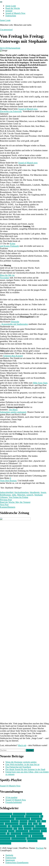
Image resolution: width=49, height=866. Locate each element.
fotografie (23, 821)
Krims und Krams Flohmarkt (9, 244)
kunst (30, 824)
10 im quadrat (11, 797)
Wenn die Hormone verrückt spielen (20, 762)
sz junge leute (37, 836)
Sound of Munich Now (15, 13)
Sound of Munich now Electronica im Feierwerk (19, 110)
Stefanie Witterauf (7, 836)
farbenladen (5, 821)
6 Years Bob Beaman (8, 479)
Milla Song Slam (40, 383)
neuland (8, 11)
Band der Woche (12, 8)
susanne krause (22, 836)
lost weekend (17, 826)
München (21, 495)
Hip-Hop (32, 821)
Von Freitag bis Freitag (18, 497)
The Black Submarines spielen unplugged (13, 410)
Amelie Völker (19, 814)
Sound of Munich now (28, 163)
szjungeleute (15, 48)
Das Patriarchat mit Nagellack (18, 767)
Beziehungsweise (22, 819)
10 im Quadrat (6, 814)
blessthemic (35, 492)
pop (8, 833)
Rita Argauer (15, 833)
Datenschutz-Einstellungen (16, 862)
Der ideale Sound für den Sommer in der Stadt (25, 769)
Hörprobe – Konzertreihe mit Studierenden (14, 322)
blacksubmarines (21, 492)
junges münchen (12, 824)
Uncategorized (6, 29)
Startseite (9, 855)
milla (14, 495)
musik (20, 828)
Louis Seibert (29, 826)
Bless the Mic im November (7, 276)
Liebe (35, 824)
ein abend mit (36, 819)
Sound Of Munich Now (10, 786)
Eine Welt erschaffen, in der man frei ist (22, 764)
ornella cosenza (21, 831)
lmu (9, 826)
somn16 (29, 495)
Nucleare (40, 848)
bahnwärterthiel (6, 492)
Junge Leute (10, 6)
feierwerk (15, 821)
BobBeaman (5, 495)
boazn (43, 492)
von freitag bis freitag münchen (13, 841)
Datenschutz (10, 15)
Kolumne (23, 824)
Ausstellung (5, 816)
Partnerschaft (34, 831)
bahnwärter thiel (18, 816)
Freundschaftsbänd (13, 802)
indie (38, 821)
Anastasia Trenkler (34, 814)
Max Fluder (40, 826)
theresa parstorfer (18, 838)
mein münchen (6, 828)
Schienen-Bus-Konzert (13, 356)
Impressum (10, 860)
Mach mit (22, 745)
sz (30, 836)
